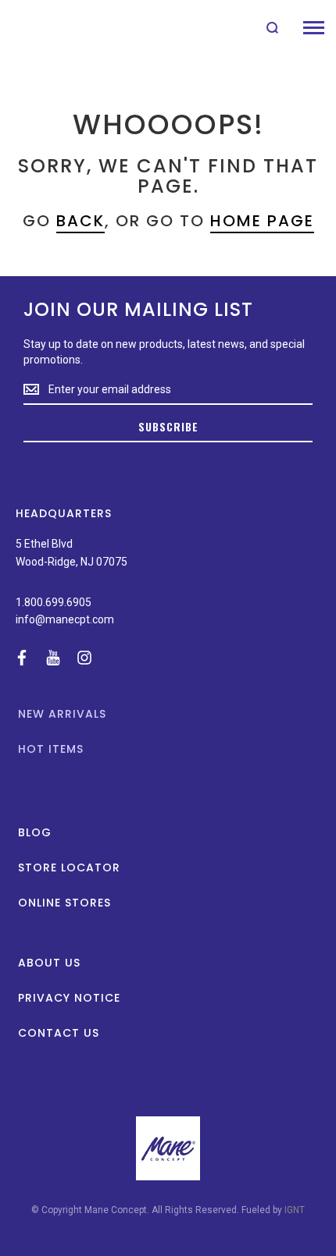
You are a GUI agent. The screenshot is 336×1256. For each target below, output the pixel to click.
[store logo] (49, 27)
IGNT (294, 1210)
